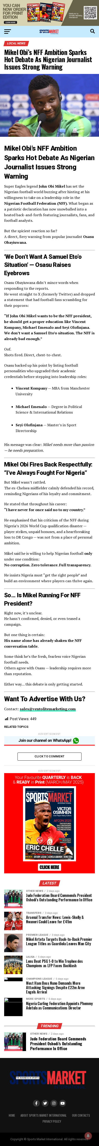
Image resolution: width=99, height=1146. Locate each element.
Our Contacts (81, 1115)
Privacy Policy (52, 1121)
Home (12, 1115)
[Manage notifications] (88, 1136)
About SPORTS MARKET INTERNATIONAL (43, 1115)
